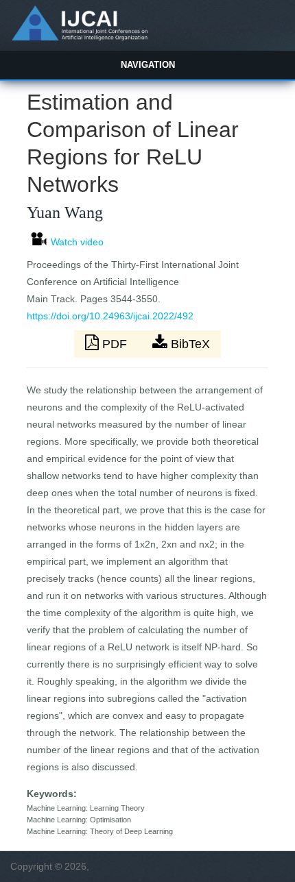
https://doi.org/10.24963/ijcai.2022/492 (110, 315)
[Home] (79, 37)
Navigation (148, 65)
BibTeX (188, 344)
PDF (114, 344)
